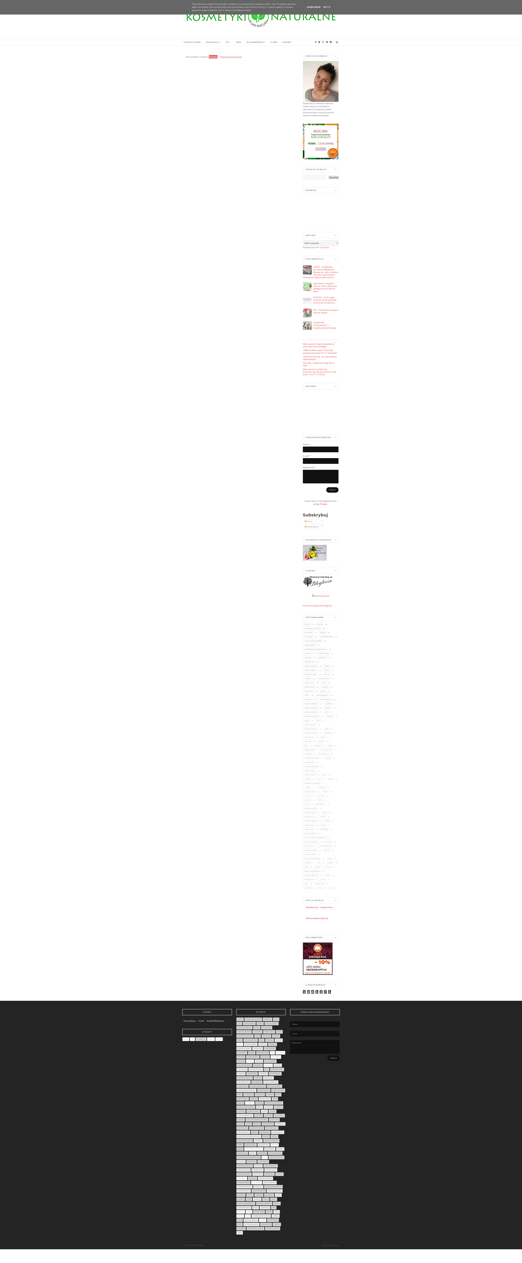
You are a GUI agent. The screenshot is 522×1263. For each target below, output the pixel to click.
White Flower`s (311, 670)
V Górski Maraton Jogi (261, 1216)
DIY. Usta (241, 1061)
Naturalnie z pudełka (313, 628)
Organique (309, 699)
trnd (276, 1211)
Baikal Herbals (310, 725)
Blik (306, 745)
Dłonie (250, 1061)
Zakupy (276, 1224)
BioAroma (327, 733)
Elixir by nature (256, 1069)
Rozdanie (269, 1195)
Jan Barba (260, 1094)
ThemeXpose (334, 1245)
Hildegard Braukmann (313, 641)
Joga (278, 1094)
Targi (238, 42)
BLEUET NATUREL (250, 1040)
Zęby (239, 1232)
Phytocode (309, 632)
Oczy (264, 1157)
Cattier (326, 670)
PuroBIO (308, 863)
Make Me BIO (320, 804)
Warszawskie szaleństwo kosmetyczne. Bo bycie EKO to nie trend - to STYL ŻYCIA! (319, 372)
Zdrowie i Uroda (272, 1228)
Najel (323, 825)
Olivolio (308, 653)
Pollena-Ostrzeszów (312, 858)
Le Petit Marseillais (245, 1115)
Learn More (314, 7)
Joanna (307, 779)
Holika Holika (310, 771)
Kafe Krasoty (243, 1098)
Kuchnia (268, 1107)
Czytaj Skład (269, 1048)
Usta (247, 1216)
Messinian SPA (310, 687)
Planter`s (329, 704)
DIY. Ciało (280, 1052)
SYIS (319, 863)
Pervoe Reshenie (311, 666)
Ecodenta (308, 754)
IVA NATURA (249, 1094)
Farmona (308, 657)
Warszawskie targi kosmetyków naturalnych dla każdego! (318, 345)
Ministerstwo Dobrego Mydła (316, 649)
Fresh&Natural (324, 678)
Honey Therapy (310, 775)
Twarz (211, 1039)
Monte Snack (309, 825)
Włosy (219, 1039)
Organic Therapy (311, 850)
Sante (329, 867)
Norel (307, 695)
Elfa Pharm (309, 637)
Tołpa (323, 879)
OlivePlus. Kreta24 (245, 1165)
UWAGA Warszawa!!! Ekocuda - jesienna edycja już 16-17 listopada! (320, 351)
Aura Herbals (249, 1023)
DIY (227, 42)
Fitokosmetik (324, 754)
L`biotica (321, 787)
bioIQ (320, 888)
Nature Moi (309, 691)
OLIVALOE (241, 1161)
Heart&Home (309, 762)
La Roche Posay (310, 792)
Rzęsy (278, 1195)
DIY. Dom (241, 1057)
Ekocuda (268, 1065)
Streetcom (265, 1207)
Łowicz (257, 1124)
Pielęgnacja (212, 42)
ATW (239, 1023)
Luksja (319, 800)
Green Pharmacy (326, 637)
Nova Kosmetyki (310, 833)
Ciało (186, 1039)
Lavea (323, 683)
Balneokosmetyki (311, 729)
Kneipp (330, 779)
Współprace (272, 1220)
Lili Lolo (308, 796)
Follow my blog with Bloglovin (317, 605)
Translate (324, 247)
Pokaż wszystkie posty (231, 56)
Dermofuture (310, 750)
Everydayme (252, 1073)
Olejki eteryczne (311, 842)
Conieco (272, 1044)
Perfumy (252, 1178)
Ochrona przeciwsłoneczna (315, 837)
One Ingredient (326, 846)
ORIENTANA (269, 1174)
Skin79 (327, 875)
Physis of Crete (310, 854)
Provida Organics (311, 708)
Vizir (239, 1220)
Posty (309, 521)
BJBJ (318, 720)
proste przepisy (259, 1190)
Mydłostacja (263, 1145)
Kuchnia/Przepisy (256, 42)
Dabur (330, 745)
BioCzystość (309, 737)
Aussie (307, 720)
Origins (327, 850)
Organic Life (257, 1170)
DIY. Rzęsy (265, 1057)
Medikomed (309, 817)
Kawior (254, 1098)
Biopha (321, 741)
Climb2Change (323, 653)
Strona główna (192, 42)
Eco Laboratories (244, 1065)
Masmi (324, 812)
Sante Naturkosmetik (313, 871)
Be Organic (266, 1027)
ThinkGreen (309, 879)
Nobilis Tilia (309, 829)
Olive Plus (328, 842)
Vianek (327, 666)
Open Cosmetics (322, 695)
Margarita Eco (310, 812)
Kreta (259, 1107)
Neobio (323, 691)
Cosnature (258, 1048)
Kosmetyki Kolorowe (312, 783)
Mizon (322, 817)
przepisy (241, 1195)
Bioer (323, 737)
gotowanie (257, 1082)
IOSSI (324, 775)
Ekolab (327, 674)
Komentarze (312, 526)
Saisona (330, 863)
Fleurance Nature (311, 758)
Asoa (276, 1019)
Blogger (324, 504)
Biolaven (308, 741)
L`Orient (308, 787)
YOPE (306, 884)
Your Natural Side (251, 1224)
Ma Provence (268, 1124)
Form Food (268, 1078)
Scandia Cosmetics (311, 875)
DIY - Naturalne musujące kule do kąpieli (325, 311)
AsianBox (329, 716)
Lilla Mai (321, 796)
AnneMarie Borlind (312, 716)
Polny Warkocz (244, 1190)
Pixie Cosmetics (325, 699)
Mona (327, 821)
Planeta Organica (311, 704)
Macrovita (322, 657)
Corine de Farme (311, 674)
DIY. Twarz (276, 1057)
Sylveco (307, 624)
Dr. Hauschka (327, 750)
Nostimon (324, 829)
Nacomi (320, 624)
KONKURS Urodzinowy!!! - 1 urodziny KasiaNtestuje (324, 325)
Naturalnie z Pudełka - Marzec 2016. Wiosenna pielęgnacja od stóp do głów (325, 287)
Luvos (307, 804)
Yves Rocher (319, 884)
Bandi (327, 729)
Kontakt (287, 42)
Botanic (318, 745)
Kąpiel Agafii (309, 683)
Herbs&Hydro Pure (312, 766)
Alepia (326, 712)
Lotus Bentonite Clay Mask (257, 1119)
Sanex (317, 867)
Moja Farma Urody (244, 1140)
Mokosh (325, 687)
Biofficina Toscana (245, 1036)
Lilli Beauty (279, 1115)
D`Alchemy (242, 1052)
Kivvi (319, 779)
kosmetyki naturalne (246, 1107)
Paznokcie (201, 1039)
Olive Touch (309, 846)
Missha (266, 1136)
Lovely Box (274, 1119)
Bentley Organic (311, 733)
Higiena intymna (274, 1086)
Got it (327, 7)
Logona (307, 800)
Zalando (308, 888)
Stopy (255, 1207)
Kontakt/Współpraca (215, 1021)
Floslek (328, 758)
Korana (259, 1103)
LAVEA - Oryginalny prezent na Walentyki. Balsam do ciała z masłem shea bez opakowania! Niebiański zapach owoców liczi (320, 272)
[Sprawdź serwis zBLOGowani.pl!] (320, 595)
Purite (329, 858)
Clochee (263, 1044)
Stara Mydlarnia (311, 712)
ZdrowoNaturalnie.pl (317, 918)
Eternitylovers (277, 1069)
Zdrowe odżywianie (255, 1228)
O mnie (273, 42)
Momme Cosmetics (311, 821)
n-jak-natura (199, 1245)
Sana (306, 867)
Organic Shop (310, 662)
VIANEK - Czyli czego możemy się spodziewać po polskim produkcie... (325, 300)
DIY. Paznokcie (252, 1057)
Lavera (325, 792)
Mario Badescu (310, 645)
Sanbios (328, 708)
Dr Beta (323, 632)
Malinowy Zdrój (311, 808)
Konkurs (249, 1103)
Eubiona (308, 678)
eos (330, 888)
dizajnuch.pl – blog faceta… (320, 907)
